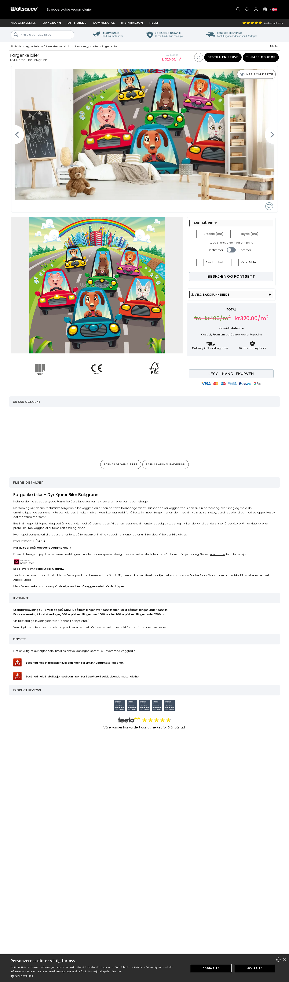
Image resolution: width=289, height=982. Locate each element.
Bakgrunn (52, 22)
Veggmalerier (23, 22)
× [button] (284, 959)
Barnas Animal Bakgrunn (165, 464)
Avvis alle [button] (254, 968)
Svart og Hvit (214, 262)
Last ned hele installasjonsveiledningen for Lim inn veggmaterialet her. (75, 663)
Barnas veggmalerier (121, 464)
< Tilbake (273, 46)
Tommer (245, 250)
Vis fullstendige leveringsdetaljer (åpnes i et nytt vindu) (51, 621)
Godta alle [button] (211, 968)
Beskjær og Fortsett (231, 276)
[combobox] (278, 959)
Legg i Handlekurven (231, 374)
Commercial (104, 22)
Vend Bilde (248, 262)
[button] (97, 976)
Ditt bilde (77, 22)
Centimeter (215, 250)
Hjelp (154, 22)
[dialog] (144, 968)
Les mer (117, 971)
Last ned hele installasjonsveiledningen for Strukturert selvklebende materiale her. (83, 676)
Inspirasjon (132, 22)
